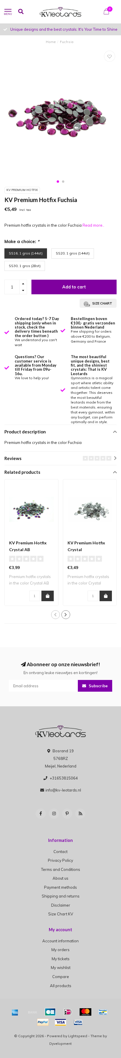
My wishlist (60, 967)
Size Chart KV (60, 914)
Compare (60, 976)
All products (60, 985)
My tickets (61, 958)
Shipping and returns (61, 896)
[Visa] (60, 1022)
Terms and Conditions (60, 869)
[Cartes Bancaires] (50, 1012)
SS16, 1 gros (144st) (26, 253)
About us (60, 878)
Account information (60, 941)
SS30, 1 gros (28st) (25, 266)
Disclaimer (60, 905)
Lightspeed (77, 1036)
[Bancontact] (103, 1012)
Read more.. (93, 225)
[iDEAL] (67, 1012)
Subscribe (98, 685)
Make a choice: (21, 241)
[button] (58, 181)
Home (51, 42)
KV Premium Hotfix (22, 190)
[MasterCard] (85, 1012)
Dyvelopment (60, 1043)
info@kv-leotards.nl (63, 790)
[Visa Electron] (78, 1022)
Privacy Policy (60, 860)
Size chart (101, 303)
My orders (60, 949)
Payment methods (60, 887)
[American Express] (15, 1012)
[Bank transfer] (32, 1012)
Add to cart (74, 287)
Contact (60, 851)
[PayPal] (43, 1022)
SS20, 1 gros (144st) (73, 253)
